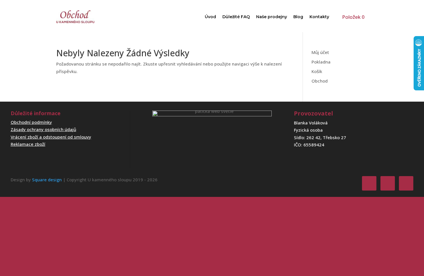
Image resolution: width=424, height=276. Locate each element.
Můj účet (320, 52)
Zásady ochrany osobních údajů (43, 129)
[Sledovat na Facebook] (369, 183)
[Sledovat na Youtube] (406, 183)
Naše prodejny (271, 16)
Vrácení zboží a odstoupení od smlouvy (51, 137)
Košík (317, 71)
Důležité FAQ (236, 16)
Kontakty (319, 16)
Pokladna (321, 62)
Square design (47, 179)
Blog (298, 16)
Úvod (210, 16)
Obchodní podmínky (31, 122)
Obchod (320, 81)
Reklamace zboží (28, 144)
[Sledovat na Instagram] (387, 183)
